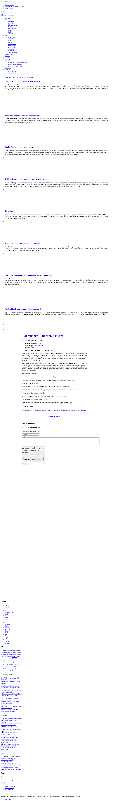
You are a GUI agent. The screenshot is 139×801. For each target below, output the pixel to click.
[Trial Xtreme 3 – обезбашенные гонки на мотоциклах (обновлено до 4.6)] (11, 765)
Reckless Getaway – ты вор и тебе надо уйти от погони (27, 179)
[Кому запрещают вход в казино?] (11, 722)
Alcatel (11, 670)
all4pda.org (7, 799)
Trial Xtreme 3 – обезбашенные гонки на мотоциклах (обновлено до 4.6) (10, 758)
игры (14, 656)
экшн (4, 650)
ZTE (13, 662)
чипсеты (12, 650)
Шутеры (40, 345)
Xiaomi (16, 662)
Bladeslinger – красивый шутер (43, 335)
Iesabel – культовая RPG (8, 725)
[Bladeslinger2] (40, 410)
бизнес (8, 658)
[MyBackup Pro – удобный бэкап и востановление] (11, 711)
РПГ (16, 658)
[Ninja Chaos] (21, 207)
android (10, 662)
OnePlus (15, 664)
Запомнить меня (6, 781)
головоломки (4, 658)
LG (7, 666)
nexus (16, 660)
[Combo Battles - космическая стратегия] (21, 143)
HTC (15, 666)
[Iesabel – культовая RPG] (9, 726)
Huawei (12, 666)
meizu (19, 660)
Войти (3, 783)
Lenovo (4, 666)
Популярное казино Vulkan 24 (10, 768)
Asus (20, 668)
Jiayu (9, 666)
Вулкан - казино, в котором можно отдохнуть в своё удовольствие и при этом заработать (9, 739)
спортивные (4, 652)
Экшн (35, 345)
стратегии (17, 650)
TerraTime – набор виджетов (10, 686)
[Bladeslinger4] (67, 410)
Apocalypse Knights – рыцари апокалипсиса (22, 115)
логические (9, 656)
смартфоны (11, 652)
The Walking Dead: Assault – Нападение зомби (23, 309)
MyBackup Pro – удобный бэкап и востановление (11, 707)
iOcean (3, 662)
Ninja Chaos (9, 211)
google (6, 662)
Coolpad (17, 668)
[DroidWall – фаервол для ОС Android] (11, 683)
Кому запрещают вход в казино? (11, 718)
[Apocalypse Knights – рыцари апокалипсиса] (21, 111)
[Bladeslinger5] (80, 410)
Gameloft (3, 668)
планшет (14, 654)
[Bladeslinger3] (54, 410)
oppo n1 (7, 660)
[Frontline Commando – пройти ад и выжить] (19, 77)
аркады (12, 658)
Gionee (18, 666)
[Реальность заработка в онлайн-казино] (11, 734)
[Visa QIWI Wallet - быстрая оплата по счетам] (11, 703)
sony (20, 658)
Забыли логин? (9, 788)
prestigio (3, 660)
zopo (18, 658)
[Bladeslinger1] (27, 410)
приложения (4, 654)
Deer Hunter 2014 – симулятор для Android (22, 243)
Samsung (11, 664)
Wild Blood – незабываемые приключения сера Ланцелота (28, 275)
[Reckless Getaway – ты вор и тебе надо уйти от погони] (21, 175)
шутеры (8, 650)
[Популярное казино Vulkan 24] (11, 769)
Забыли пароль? (10, 786)
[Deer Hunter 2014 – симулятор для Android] (21, 239)
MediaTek (19, 664)
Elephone (9, 668)
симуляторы (18, 652)
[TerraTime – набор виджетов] (10, 687)
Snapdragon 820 (4, 664)
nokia (13, 660)
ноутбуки (19, 654)
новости (4, 656)
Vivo (19, 662)
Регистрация (9, 789)
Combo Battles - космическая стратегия (20, 147)
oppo (11, 660)
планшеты (9, 654)
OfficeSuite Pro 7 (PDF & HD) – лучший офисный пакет (11, 691)
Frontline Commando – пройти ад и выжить (22, 81)
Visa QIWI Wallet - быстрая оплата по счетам (9, 699)
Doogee (13, 668)
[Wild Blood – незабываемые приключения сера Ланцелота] (21, 271)
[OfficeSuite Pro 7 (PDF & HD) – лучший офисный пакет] (11, 695)
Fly (6, 668)
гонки (18, 656)
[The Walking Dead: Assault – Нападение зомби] (21, 305)
